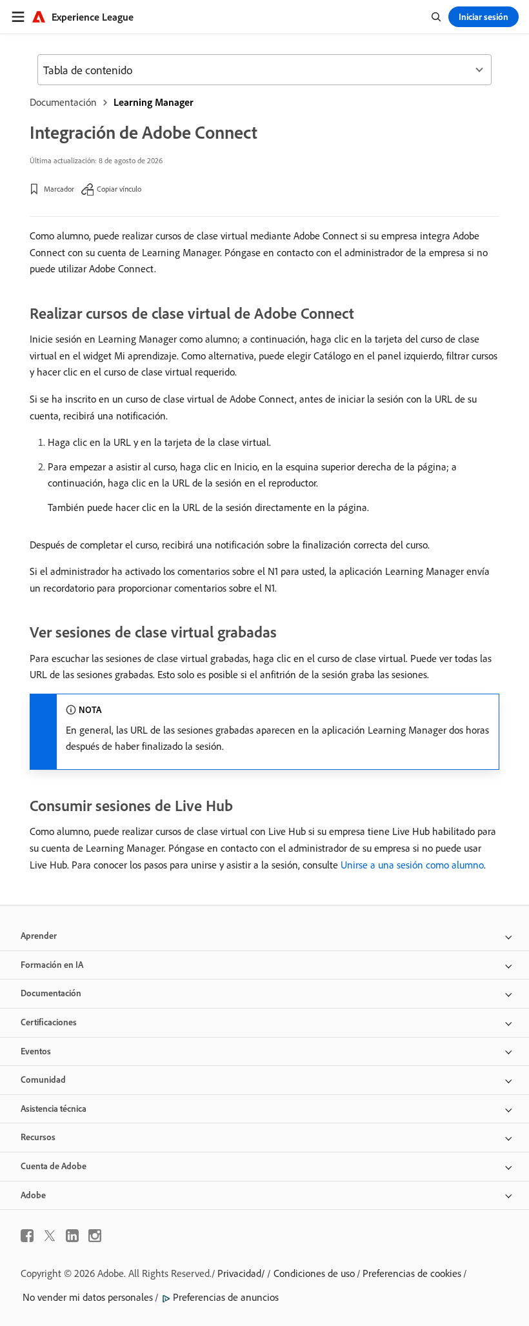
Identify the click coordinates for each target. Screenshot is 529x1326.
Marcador (59, 189)
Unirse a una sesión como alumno (412, 864)
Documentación (63, 101)
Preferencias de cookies (412, 1273)
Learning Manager (154, 101)
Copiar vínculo (119, 189)
